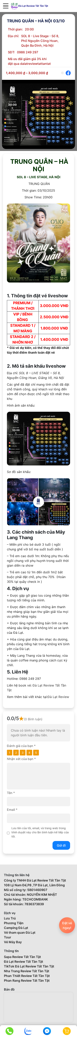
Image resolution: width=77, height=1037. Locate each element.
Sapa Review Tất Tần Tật (22, 957)
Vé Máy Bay (13, 942)
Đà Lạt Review (58, 697)
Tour (7, 937)
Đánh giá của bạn (21, 746)
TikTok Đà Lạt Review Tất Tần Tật (29, 966)
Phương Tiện (13, 923)
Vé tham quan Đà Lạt (19, 932)
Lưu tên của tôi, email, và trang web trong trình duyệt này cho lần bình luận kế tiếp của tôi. (40, 832)
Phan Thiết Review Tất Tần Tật (27, 976)
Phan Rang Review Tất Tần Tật (27, 980)
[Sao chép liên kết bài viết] (62, 73)
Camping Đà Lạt (16, 928)
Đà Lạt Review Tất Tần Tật (23, 962)
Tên (11, 793)
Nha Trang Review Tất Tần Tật (26, 971)
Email (12, 810)
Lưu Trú (10, 918)
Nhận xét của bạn (21, 759)
